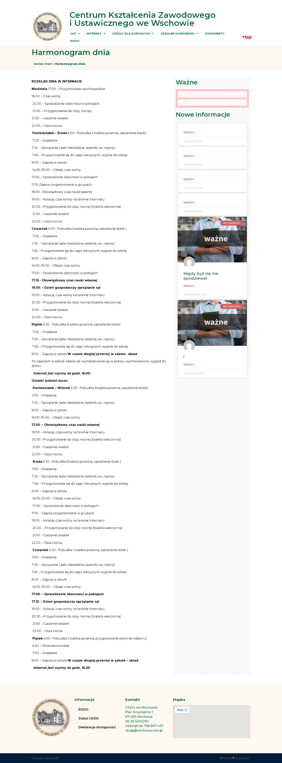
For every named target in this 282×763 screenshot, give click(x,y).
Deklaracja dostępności (97, 727)
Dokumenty (214, 33)
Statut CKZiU (88, 718)
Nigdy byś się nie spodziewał (200, 276)
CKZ (73, 33)
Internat (94, 33)
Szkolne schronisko (178, 33)
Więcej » (189, 132)
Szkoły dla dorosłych (131, 33)
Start (48, 63)
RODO (74, 41)
